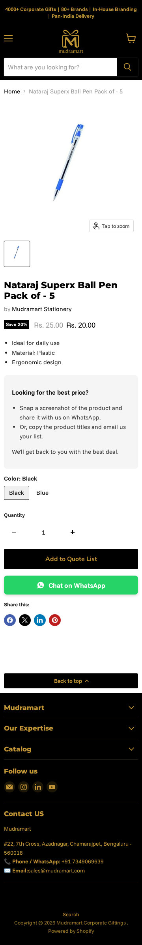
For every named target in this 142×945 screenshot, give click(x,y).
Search (71, 914)
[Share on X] (25, 620)
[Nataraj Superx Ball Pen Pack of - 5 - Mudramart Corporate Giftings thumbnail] (17, 254)
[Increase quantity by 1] (73, 532)
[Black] (17, 501)
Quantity (14, 515)
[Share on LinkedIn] (40, 620)
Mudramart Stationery (41, 309)
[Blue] (43, 501)
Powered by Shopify (71, 931)
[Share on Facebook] (10, 620)
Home (12, 91)
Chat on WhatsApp (77, 585)
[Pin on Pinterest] (55, 620)
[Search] (127, 67)
